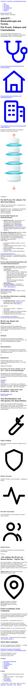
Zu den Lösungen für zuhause (8, 289)
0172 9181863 (7, 679)
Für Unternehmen (8, 7)
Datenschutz (10, 684)
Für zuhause (6, 6)
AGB (14, 684)
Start (5, 3)
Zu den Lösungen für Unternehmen (10, 316)
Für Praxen (6, 5)
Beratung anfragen (5, 13)
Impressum (3, 684)
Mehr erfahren (19, 224)
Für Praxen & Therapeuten (10, 661)
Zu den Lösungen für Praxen (8, 253)
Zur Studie (4, 380)
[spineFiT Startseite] (13, 1)
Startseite (6, 668)
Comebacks (6, 9)
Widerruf (19, 684)
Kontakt (5, 10)
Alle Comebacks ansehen (7, 638)
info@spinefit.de (7, 680)
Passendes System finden (6, 394)
